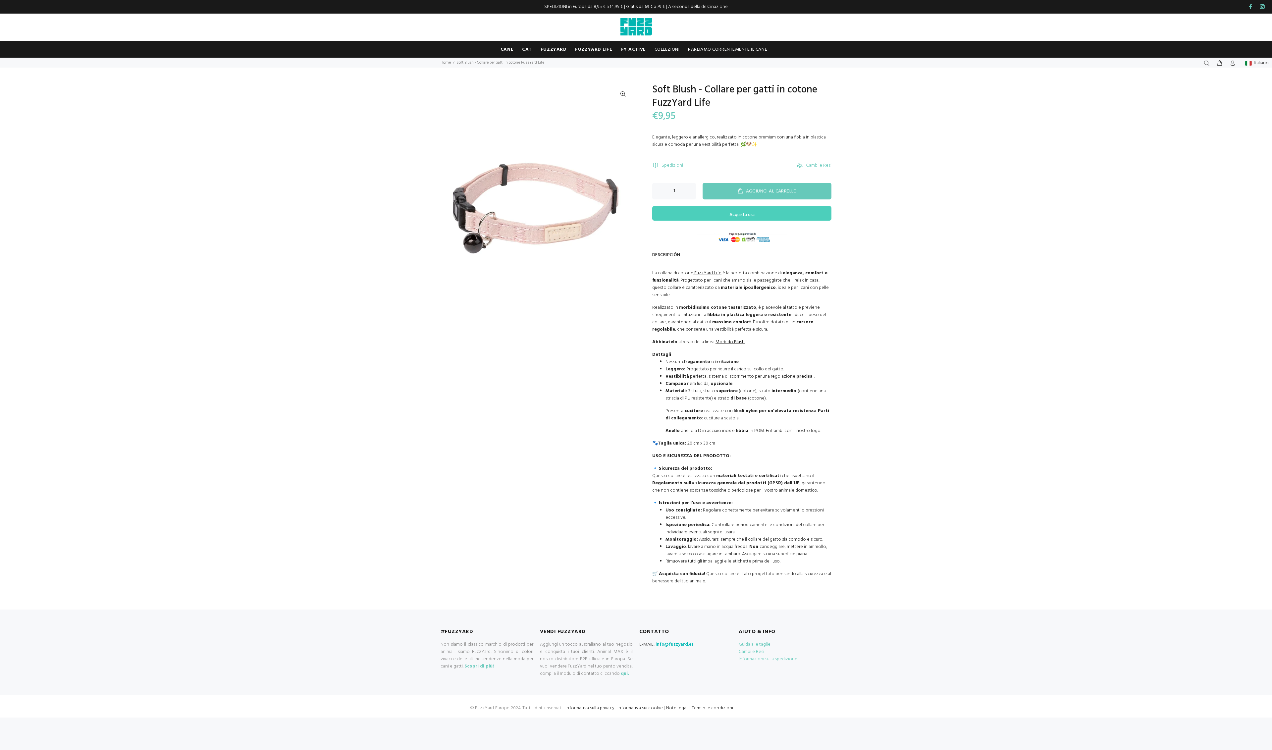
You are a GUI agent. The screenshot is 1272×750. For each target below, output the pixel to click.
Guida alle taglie (754, 644)
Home (446, 62)
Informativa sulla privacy (589, 708)
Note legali (677, 708)
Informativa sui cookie (640, 708)
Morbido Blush (730, 342)
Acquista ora (742, 215)
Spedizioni (672, 165)
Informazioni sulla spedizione (768, 659)
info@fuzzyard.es (675, 644)
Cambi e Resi (818, 165)
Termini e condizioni (712, 708)
